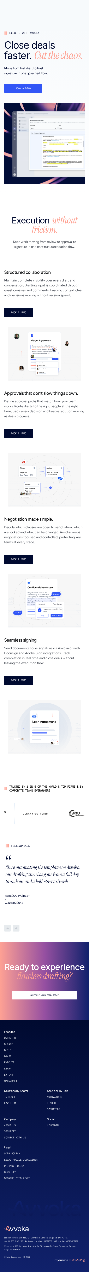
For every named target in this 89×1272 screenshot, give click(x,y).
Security (10, 1131)
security (10, 1172)
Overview (10, 1038)
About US (10, 1125)
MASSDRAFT (10, 1081)
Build (7, 1050)
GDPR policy (12, 1153)
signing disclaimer (17, 1178)
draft (7, 1056)
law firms (10, 1103)
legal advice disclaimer (20, 1159)
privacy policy (14, 1166)
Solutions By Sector (16, 1091)
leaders (52, 1103)
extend (8, 1074)
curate (8, 1044)
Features (9, 1032)
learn (7, 1068)
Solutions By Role (57, 1091)
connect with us (15, 1137)
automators (54, 1097)
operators (53, 1109)
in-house (10, 1097)
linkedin (53, 1125)
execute (9, 1062)
